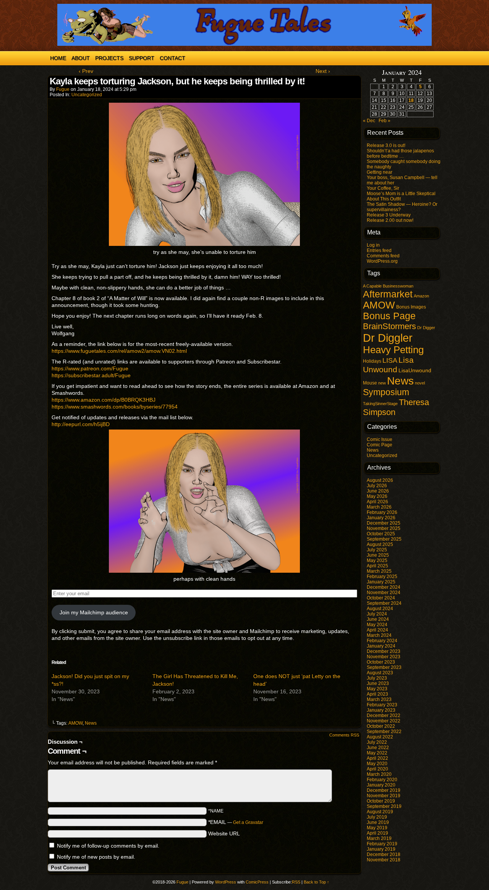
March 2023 (379, 699)
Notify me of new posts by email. (96, 857)
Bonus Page (389, 316)
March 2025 (379, 571)
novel (420, 383)
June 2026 (378, 491)
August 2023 (380, 672)
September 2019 (384, 806)
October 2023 (381, 662)
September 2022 (384, 731)
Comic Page (379, 444)
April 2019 (377, 833)
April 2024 (377, 630)
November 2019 (383, 795)
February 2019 (382, 843)
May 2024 (377, 624)
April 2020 (377, 769)
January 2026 (381, 517)
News (91, 723)
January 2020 (381, 785)
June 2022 (378, 747)
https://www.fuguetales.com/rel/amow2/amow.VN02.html (119, 351)
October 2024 (381, 598)
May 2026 (377, 496)
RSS (296, 882)
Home (58, 58)
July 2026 (377, 485)
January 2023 (381, 710)
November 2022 (383, 721)
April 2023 (377, 694)
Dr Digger (426, 327)
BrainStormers (389, 326)
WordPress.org (382, 261)
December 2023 (383, 651)
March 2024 (379, 635)
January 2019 (381, 849)
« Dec (369, 120)
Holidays (372, 361)
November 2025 (383, 528)
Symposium (386, 392)
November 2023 (383, 656)
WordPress (225, 882)
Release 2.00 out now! (390, 220)
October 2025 (381, 533)
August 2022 (380, 737)
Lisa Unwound (388, 364)
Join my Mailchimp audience (94, 612)
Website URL (224, 833)
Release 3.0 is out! (386, 145)
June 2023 (378, 683)
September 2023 (384, 667)
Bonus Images (411, 307)
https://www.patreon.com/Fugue (90, 368)
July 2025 (377, 549)
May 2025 (377, 560)
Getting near (379, 172)
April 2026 (377, 501)
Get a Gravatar (248, 822)
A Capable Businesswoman (388, 286)
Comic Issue (379, 439)
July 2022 (377, 742)
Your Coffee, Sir (383, 188)
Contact (172, 58)
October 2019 (381, 801)
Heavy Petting (393, 349)
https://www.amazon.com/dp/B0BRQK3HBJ (103, 400)
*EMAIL (235, 822)
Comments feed (383, 255)
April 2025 (377, 566)
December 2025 (383, 523)
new (382, 383)
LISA (389, 360)
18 (411, 100)
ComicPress (257, 882)
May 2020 (377, 763)
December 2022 (383, 715)
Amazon (421, 296)
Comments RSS (344, 735)
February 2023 (382, 704)
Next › (323, 71)
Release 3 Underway (389, 215)
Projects (109, 58)
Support (141, 58)
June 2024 (378, 619)
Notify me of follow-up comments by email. (108, 846)
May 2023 (377, 688)
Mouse (370, 383)
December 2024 (383, 587)
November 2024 (383, 592)
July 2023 (377, 678)
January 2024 (381, 646)
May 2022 (377, 753)
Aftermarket (388, 294)
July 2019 (377, 817)
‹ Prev (86, 71)
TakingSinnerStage (380, 403)
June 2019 (378, 822)
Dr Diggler (388, 337)
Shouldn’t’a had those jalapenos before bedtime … (400, 153)
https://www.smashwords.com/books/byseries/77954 (115, 407)
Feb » (384, 120)
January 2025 (381, 582)
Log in (373, 245)
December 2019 (383, 790)
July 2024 (377, 614)
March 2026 (379, 507)
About (80, 58)
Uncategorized (86, 94)
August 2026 (380, 480)
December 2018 (383, 854)
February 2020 (382, 779)
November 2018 (383, 860)
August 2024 (380, 608)
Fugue (63, 89)
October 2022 (381, 726)
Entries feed (379, 250)
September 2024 (384, 603)
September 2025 (384, 539)
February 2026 (382, 512)
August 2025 (380, 544)
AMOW (75, 723)
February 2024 (382, 640)
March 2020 (379, 774)
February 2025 (382, 576)
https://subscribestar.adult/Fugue (91, 375)
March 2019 (379, 838)
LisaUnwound (414, 370)
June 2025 (378, 555)
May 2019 (377, 827)
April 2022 (377, 758)
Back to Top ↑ (316, 882)
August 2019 (380, 811)
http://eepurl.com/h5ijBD (81, 424)
